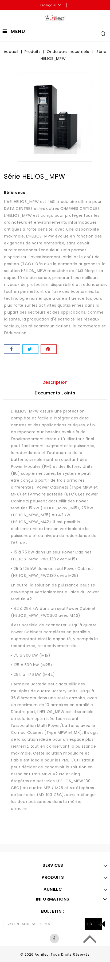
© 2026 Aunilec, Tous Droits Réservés (55, 954)
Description (55, 382)
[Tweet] (30, 349)
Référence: (15, 192)
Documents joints (55, 393)
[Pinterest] (48, 349)
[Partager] (12, 349)
